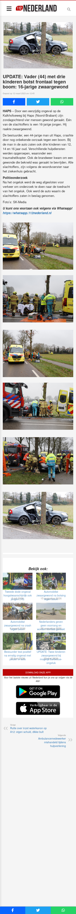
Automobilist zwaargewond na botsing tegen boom (51, 595)
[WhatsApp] (62, 101)
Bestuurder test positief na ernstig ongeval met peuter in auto (17, 655)
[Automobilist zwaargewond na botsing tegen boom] (51, 581)
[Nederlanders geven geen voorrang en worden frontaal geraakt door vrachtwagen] (51, 611)
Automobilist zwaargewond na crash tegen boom (17, 625)
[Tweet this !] (38, 101)
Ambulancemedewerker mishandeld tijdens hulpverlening (52, 741)
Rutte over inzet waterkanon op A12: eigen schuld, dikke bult (28, 728)
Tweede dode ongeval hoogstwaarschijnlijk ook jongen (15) (18, 595)
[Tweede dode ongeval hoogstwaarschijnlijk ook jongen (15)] (17, 581)
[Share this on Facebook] (14, 101)
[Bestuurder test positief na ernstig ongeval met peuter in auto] (17, 641)
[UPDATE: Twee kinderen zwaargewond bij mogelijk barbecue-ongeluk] (51, 641)
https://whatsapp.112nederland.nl (27, 213)
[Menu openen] (9, 8)
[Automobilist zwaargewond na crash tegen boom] (17, 611)
